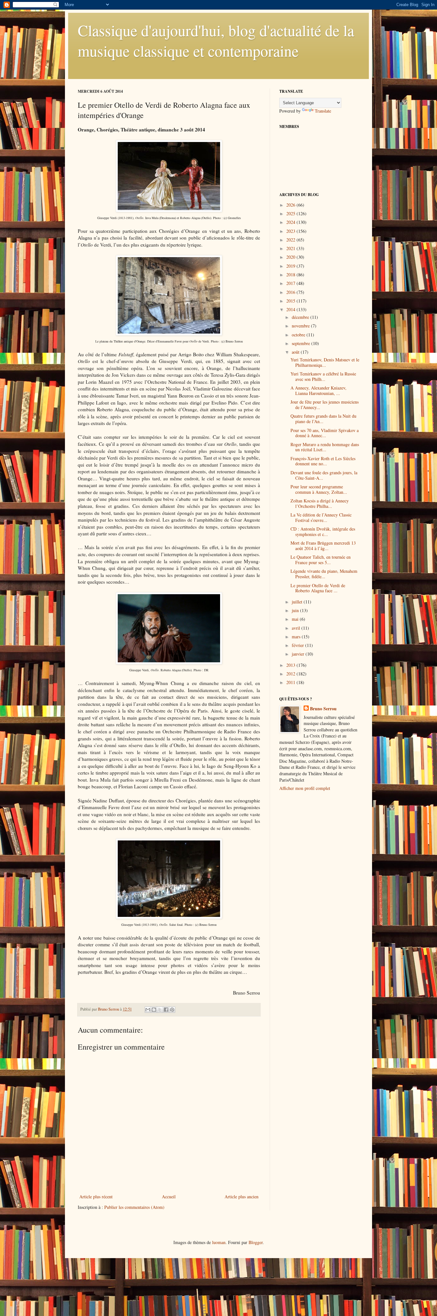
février (298, 645)
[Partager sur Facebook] (166, 1009)
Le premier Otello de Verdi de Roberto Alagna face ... (317, 588)
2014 (291, 309)
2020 (291, 257)
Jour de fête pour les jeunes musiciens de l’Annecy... (324, 404)
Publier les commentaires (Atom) (134, 1207)
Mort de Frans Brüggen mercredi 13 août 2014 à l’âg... (323, 545)
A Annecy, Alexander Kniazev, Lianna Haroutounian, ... (318, 390)
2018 (291, 275)
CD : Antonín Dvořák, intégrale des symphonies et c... (322, 531)
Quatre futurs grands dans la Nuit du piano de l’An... (323, 418)
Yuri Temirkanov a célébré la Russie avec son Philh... (323, 376)
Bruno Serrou (323, 708)
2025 (291, 213)
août (296, 352)
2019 (291, 266)
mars (297, 637)
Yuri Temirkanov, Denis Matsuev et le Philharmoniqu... (324, 362)
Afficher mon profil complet (304, 788)
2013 (291, 665)
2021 (291, 248)
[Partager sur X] (160, 1009)
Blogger (256, 1242)
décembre (301, 317)
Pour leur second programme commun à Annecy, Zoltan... (318, 489)
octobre (299, 335)
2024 (291, 222)
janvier (299, 654)
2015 (291, 301)
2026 (291, 205)
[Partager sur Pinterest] (172, 1009)
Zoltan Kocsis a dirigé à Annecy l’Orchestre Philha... (319, 503)
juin (296, 610)
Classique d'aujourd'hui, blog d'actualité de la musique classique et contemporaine (216, 40)
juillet (298, 602)
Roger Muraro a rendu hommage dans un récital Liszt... (324, 447)
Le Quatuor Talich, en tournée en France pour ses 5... (320, 559)
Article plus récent (96, 1197)
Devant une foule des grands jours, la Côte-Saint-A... (323, 475)
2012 (291, 674)
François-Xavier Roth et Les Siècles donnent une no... (322, 461)
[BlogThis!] (154, 1009)
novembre (301, 326)
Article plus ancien (241, 1197)
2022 (291, 240)
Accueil (169, 1197)
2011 (291, 682)
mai (296, 619)
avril (296, 628)
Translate (323, 111)
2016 (291, 292)
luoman (219, 1242)
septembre (301, 343)
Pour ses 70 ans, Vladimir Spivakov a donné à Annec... (324, 433)
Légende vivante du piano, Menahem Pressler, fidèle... (323, 573)
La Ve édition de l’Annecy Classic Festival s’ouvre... (321, 517)
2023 (291, 231)
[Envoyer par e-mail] (148, 1009)
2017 (291, 283)
